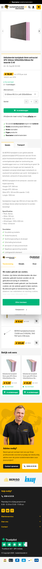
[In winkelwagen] (36, 321)
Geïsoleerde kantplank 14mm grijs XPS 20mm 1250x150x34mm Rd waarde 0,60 (30, 376)
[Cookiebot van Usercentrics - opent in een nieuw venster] (29, 257)
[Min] (26, 101)
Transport (21, 145)
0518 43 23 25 (31, 466)
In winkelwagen (22, 110)
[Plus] (36, 101)
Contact (4, 527)
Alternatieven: (9, 90)
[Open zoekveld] (29, 7)
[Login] (33, 7)
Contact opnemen (11, 466)
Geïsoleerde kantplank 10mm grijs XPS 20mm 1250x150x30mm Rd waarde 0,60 (9, 376)
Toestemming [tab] (8, 264)
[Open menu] (2, 7)
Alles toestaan (21, 302)
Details (7, 145)
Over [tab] (34, 264)
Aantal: (6, 101)
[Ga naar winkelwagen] (38, 7)
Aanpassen (19, 309)
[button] (39, 31)
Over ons (4, 521)
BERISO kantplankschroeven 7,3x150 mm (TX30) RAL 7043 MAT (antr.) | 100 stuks (24, 333)
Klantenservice (7, 516)
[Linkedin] (7, 510)
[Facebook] (3, 510)
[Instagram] (12, 510)
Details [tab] (21, 264)
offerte (30, 116)
